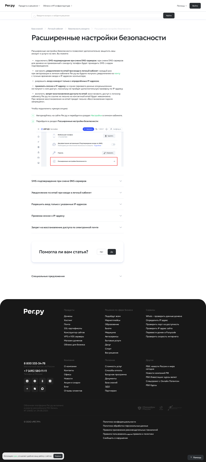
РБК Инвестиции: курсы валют (161, 377)
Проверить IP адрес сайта (159, 328)
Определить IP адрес (157, 320)
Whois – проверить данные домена (164, 316)
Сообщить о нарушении (115, 438)
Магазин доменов (73, 340)
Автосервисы (111, 336)
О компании (70, 366)
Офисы (67, 374)
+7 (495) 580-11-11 (35, 371)
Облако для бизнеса (74, 344)
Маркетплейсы (112, 320)
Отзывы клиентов (73, 390)
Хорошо (58, 456)
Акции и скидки (72, 382)
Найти (169, 15)
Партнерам (111, 390)
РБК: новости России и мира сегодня (160, 367)
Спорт (108, 348)
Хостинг (68, 320)
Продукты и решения (28, 6)
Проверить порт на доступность (162, 324)
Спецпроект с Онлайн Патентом (162, 381)
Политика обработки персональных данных (125, 425)
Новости (68, 378)
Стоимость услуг (113, 366)
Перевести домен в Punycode (161, 332)
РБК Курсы (151, 385)
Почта (67, 324)
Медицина (110, 332)
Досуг (108, 344)
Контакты (69, 370)
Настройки (96, 115)
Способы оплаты (113, 370)
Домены (68, 316)
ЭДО (107, 386)
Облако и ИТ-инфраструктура (56, 6)
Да (112, 252)
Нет (101, 252)
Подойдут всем (113, 316)
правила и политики (143, 434)
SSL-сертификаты (73, 328)
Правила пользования (114, 434)
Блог (66, 386)
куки (15, 456)
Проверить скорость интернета (162, 336)
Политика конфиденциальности (119, 421)
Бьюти (108, 328)
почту (117, 73)
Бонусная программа (116, 374)
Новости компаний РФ (157, 373)
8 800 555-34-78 (34, 363)
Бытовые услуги (113, 340)
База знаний (111, 382)
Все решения (111, 352)
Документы (111, 378)
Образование (112, 324)
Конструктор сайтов (74, 332)
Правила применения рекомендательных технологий (130, 429)
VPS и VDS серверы (74, 336)
